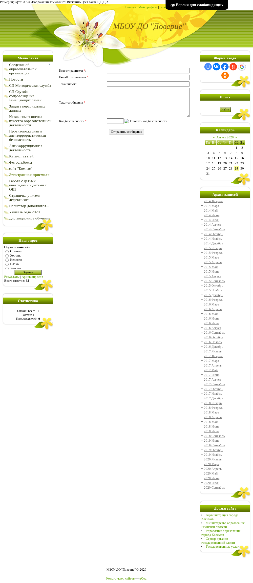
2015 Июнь (211, 271)
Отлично (16, 251)
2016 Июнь (211, 318)
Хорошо (15, 255)
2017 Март (211, 361)
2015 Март (211, 257)
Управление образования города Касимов (220, 533)
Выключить (58, 2)
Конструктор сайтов (120, 578)
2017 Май (211, 370)
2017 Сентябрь (214, 384)
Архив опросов (32, 277)
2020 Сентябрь (214, 487)
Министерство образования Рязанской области (223, 525)
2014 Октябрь (213, 234)
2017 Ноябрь (213, 393)
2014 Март (211, 206)
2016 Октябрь (213, 337)
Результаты (12, 277)
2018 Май (211, 422)
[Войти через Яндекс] (233, 66)
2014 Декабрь (213, 243)
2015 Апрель (213, 262)
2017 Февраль (213, 356)
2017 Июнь (211, 375)
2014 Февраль (213, 201)
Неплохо (16, 259)
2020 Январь (213, 459)
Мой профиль (147, 7)
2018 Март (211, 412)
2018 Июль (211, 431)
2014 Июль (211, 220)
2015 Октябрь (213, 285)
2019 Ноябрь (213, 454)
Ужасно (15, 268)
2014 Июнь (211, 215)
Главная (130, 7)
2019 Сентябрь (214, 445)
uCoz (143, 578)
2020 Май (211, 473)
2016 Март (211, 304)
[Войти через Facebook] (225, 66)
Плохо (14, 264)
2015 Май (211, 267)
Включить (74, 2)
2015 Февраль (213, 253)
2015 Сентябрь (214, 281)
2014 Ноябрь (213, 238)
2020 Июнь (211, 478)
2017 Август (212, 379)
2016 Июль (211, 323)
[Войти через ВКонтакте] (216, 66)
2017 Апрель (213, 365)
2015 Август (212, 276)
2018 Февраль (213, 408)
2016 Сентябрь (214, 332)
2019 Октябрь (213, 450)
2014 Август (212, 224)
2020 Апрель (213, 469)
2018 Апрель (213, 417)
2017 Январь (213, 351)
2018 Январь (213, 403)
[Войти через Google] (242, 67)
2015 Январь (213, 248)
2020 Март (211, 464)
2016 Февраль (213, 300)
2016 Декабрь (213, 346)
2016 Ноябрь (213, 342)
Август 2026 (225, 137)
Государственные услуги (223, 546)
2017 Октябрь (213, 389)
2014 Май (211, 210)
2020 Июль (211, 483)
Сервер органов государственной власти (218, 540)
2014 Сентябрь (214, 229)
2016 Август (212, 328)
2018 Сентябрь (214, 436)
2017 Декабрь (213, 398)
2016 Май (211, 314)
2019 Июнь (211, 440)
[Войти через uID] (208, 66)
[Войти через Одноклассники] (225, 75)
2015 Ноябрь (213, 290)
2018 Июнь (211, 426)
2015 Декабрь (213, 295)
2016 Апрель (213, 309)
